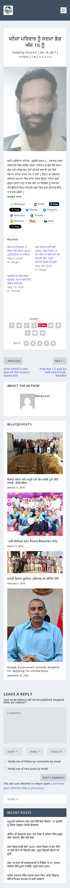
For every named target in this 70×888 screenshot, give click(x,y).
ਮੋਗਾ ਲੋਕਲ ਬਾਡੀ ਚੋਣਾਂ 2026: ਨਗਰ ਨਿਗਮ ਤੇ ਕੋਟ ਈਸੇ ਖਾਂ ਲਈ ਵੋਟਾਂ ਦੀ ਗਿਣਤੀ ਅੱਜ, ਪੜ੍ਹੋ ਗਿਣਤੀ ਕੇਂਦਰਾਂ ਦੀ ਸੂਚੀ (47, 254)
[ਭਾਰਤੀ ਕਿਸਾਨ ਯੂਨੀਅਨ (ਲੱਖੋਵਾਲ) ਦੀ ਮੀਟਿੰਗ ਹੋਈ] (35, 562)
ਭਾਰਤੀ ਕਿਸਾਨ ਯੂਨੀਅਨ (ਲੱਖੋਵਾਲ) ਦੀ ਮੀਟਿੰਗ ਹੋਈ (33, 578)
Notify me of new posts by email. (28, 768)
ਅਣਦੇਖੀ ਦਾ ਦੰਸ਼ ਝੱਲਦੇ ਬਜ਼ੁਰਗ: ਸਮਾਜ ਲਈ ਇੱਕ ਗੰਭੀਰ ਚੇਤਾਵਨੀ (19, 279)
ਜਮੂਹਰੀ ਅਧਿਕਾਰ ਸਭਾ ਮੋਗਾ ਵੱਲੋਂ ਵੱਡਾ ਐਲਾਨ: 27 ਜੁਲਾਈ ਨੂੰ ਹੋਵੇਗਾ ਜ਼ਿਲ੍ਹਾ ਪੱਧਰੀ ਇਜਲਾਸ (34, 823)
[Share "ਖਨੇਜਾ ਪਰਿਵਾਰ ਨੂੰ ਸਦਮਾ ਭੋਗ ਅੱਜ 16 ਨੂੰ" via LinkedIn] (51, 325)
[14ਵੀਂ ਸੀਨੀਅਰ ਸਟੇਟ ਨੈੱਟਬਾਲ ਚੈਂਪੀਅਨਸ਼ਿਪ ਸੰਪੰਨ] (35, 514)
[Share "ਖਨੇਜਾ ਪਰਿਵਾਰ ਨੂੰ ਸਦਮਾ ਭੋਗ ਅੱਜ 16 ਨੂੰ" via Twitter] (19, 325)
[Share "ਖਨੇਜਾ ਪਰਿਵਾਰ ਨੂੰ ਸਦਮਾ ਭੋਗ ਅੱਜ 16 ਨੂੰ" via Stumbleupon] (27, 333)
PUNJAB (24, 56)
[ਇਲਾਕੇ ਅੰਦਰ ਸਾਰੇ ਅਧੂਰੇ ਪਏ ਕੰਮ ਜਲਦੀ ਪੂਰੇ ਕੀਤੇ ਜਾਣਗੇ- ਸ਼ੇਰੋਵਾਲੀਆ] (35, 453)
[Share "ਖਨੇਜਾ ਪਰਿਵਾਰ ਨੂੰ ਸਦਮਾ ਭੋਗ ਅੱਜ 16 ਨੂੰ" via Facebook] (11, 325)
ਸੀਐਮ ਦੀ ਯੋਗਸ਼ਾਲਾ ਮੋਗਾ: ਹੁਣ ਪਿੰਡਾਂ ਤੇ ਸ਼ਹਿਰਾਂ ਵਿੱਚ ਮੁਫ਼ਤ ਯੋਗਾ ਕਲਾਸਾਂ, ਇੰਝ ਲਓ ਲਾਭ (35, 835)
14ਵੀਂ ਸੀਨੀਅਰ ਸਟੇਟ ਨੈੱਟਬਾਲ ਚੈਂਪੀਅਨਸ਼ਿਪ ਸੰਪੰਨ (32, 541)
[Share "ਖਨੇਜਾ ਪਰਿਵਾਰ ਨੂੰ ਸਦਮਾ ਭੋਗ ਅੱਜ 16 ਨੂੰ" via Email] (35, 333)
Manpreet (31, 52)
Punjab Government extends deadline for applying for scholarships (33, 668)
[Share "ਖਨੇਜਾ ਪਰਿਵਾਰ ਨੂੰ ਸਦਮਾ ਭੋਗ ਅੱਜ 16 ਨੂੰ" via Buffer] (58, 325)
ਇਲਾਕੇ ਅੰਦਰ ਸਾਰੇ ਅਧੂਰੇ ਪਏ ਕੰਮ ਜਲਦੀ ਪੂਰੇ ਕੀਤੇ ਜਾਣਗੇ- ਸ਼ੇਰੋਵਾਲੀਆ (32, 481)
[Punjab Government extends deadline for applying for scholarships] (35, 625)
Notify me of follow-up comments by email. (34, 761)
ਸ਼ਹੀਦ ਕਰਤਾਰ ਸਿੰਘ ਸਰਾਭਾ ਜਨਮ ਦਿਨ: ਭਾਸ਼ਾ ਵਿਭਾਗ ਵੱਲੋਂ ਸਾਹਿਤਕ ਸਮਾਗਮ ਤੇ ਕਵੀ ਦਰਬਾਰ (33, 877)
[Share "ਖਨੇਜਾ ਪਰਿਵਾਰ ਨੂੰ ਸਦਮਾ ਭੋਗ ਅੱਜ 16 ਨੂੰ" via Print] (42, 333)
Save (44, 325)
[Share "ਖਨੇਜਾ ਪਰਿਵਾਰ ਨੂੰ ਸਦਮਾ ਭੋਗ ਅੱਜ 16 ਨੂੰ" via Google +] (26, 325)
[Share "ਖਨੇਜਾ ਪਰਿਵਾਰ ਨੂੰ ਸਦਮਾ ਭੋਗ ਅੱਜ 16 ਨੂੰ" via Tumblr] (34, 325)
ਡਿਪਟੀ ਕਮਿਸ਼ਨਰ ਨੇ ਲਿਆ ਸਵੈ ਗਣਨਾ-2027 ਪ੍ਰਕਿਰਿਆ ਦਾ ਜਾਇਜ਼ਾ (18, 250)
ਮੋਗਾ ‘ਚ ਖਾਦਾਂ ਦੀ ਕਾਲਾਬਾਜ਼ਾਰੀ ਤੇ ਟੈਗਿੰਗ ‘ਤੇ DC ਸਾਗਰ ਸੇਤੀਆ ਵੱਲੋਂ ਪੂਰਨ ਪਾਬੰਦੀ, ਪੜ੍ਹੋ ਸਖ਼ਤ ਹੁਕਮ (33, 864)
